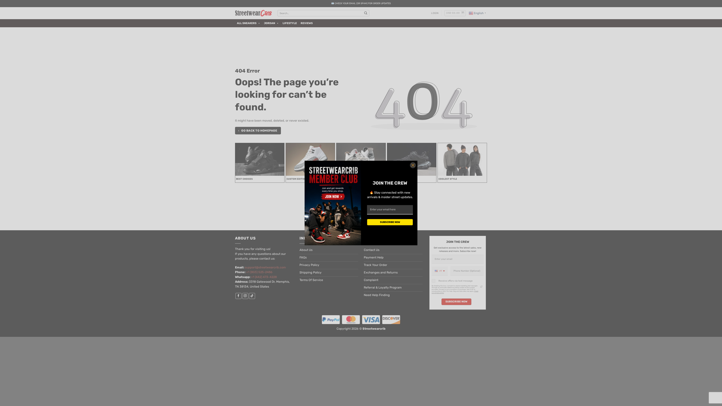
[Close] (412, 165)
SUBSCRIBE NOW (390, 222)
